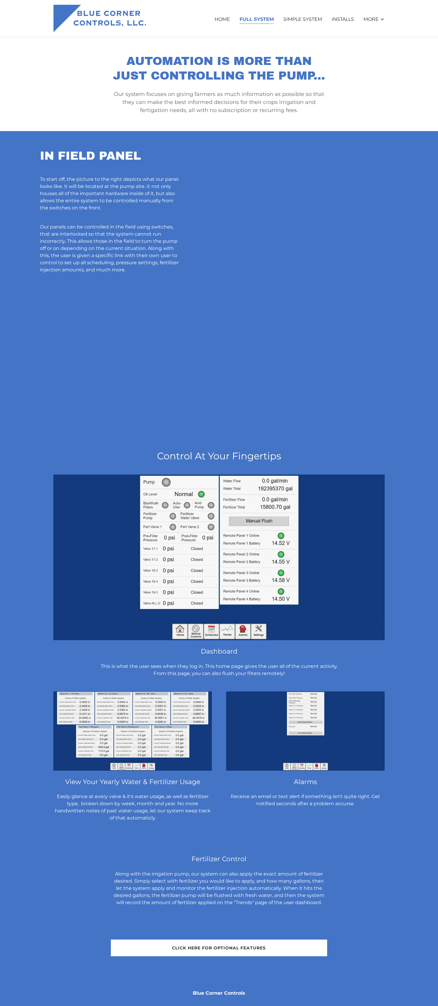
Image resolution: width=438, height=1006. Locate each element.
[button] (374, 19)
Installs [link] (343, 19)
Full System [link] (257, 19)
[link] (99, 18)
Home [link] (222, 19)
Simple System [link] (302, 19)
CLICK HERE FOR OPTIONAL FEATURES (219, 948)
